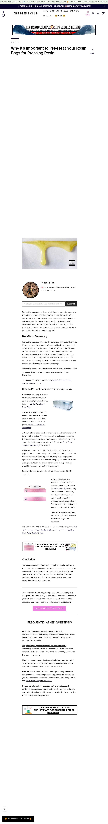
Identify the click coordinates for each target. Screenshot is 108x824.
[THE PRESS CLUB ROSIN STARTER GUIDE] (49, 714)
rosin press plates (61, 489)
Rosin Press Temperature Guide (39, 681)
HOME (45, 11)
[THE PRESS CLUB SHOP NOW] (49, 551)
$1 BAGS (88, 13)
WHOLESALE (48, 16)
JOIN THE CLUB (62, 11)
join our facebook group (49, 608)
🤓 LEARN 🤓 (60, 16)
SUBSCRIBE (71, 304)
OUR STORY (74, 11)
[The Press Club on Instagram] (3, 15)
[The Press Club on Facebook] (3, 12)
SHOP (52, 11)
